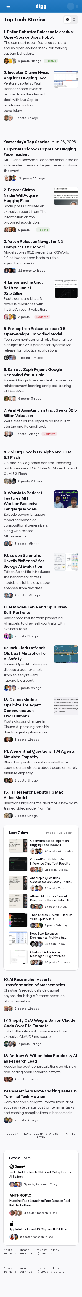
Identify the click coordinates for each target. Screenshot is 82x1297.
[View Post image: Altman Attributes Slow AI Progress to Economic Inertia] (18, 901)
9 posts (24, 230)
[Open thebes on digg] (10, 636)
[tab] (67, 19)
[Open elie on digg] (13, 688)
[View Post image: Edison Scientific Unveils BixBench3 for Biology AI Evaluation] (66, 562)
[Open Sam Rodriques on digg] (10, 595)
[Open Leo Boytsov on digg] (6, 229)
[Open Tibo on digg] (33, 962)
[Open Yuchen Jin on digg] (13, 61)
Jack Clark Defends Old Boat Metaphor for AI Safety (40, 1174)
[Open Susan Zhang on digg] (33, 869)
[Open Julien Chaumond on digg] (10, 1044)
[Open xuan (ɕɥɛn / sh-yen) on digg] (6, 780)
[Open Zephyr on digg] (13, 481)
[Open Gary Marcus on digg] (40, 888)
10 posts (51, 962)
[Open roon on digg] (13, 178)
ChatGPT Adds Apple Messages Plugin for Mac (47, 954)
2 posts (20, 118)
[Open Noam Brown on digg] (10, 178)
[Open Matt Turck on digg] (10, 229)
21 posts (50, 943)
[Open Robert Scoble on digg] (6, 357)
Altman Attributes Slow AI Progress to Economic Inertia (50, 898)
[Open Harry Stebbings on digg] (6, 118)
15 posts (51, 888)
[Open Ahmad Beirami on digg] (6, 1120)
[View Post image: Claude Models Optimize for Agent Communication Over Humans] (66, 706)
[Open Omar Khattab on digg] (6, 543)
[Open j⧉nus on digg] (6, 636)
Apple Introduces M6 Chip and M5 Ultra (38, 1229)
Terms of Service (18, 1253)
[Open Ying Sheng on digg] (10, 481)
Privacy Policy (46, 1249)
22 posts (50, 869)
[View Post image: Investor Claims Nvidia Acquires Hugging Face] (66, 79)
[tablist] (70, 19)
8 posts (24, 61)
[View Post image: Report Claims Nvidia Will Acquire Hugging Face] (66, 196)
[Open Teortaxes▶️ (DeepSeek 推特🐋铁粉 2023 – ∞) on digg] (33, 925)
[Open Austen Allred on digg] (10, 317)
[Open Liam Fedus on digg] (36, 869)
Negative (42, 316)
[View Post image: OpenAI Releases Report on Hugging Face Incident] (18, 845)
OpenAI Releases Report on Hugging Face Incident (49, 843)
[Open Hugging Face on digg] (10, 61)
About (8, 1249)
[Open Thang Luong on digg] (13, 398)
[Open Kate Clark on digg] (10, 434)
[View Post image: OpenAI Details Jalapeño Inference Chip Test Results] (18, 864)
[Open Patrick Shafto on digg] (10, 1079)
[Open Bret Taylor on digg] (6, 434)
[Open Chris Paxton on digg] (13, 357)
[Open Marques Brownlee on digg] (12, 1237)
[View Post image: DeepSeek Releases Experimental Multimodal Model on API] (18, 938)
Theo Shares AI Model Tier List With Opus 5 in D (51, 917)
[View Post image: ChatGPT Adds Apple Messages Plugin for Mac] (18, 957)
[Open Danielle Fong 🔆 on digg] (6, 739)
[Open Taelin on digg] (40, 925)
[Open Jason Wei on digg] (6, 398)
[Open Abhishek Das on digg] (13, 270)
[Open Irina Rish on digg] (6, 1079)
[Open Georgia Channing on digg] (19, 1213)
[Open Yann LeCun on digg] (33, 906)
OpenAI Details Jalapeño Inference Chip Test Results (50, 861)
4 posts (24, 357)
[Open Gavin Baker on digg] (40, 869)
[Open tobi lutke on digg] (6, 1044)
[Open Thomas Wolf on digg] (6, 61)
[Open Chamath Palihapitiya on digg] (13, 1044)
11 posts (25, 270)
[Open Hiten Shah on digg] (13, 317)
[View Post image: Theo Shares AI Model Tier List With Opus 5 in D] (18, 920)
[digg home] (41, 6)
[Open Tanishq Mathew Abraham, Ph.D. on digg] (40, 944)
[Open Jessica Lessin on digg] (13, 229)
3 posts (24, 317)
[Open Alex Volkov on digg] (15, 1237)
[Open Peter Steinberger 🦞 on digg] (6, 317)
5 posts (24, 688)
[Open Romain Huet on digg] (36, 962)
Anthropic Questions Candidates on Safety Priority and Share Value (51, 880)
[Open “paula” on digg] (12, 1213)
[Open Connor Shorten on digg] (10, 543)
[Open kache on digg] (33, 944)
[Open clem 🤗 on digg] (15, 1213)
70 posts (25, 178)
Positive (51, 60)
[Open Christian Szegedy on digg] (6, 1008)
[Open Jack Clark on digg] (10, 688)
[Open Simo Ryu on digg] (6, 815)
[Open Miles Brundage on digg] (6, 178)
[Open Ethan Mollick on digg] (40, 906)
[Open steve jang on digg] (10, 815)
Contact (23, 1249)
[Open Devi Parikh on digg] (6, 270)
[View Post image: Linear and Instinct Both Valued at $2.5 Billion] (66, 289)
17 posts (51, 906)
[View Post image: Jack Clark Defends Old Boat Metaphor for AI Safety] (66, 654)
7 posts (24, 1044)
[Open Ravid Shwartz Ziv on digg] (6, 595)
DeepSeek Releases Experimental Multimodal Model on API (47, 936)
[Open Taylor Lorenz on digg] (10, 739)
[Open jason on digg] (40, 962)
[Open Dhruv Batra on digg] (10, 270)
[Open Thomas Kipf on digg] (10, 398)
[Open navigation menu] (8, 6)
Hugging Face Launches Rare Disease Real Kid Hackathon (39, 1203)
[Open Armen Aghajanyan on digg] (10, 357)
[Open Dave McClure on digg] (10, 118)
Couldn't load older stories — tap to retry (41, 1135)
